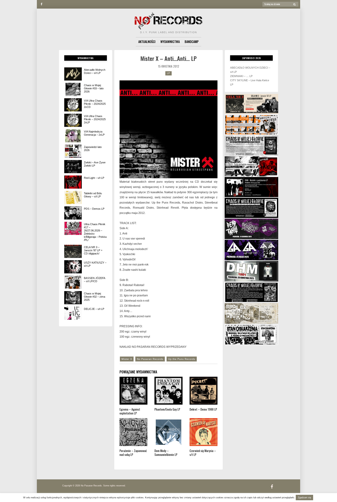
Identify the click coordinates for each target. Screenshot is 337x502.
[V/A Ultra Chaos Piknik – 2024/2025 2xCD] (73, 104)
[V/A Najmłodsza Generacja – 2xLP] (73, 135)
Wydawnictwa (170, 41)
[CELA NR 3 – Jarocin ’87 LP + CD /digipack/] (73, 251)
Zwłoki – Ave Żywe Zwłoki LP (94, 164)
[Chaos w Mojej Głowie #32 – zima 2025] (73, 297)
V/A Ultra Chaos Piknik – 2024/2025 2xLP (95, 119)
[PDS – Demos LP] (73, 213)
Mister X (126, 359)
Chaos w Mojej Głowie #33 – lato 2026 (94, 88)
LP (168, 73)
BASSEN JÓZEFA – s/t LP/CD (94, 280)
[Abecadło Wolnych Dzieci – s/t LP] (73, 74)
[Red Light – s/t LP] (73, 182)
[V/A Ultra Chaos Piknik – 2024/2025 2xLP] (73, 120)
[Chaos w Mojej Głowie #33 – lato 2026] (73, 89)
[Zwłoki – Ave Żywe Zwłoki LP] (73, 166)
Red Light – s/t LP (94, 177)
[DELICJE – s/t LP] (73, 313)
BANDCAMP (192, 41)
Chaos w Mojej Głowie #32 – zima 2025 (94, 296)
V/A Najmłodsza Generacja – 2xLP (94, 133)
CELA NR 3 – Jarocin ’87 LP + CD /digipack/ (93, 250)
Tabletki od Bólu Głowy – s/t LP (93, 195)
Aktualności (147, 41)
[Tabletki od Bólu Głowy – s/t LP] (73, 197)
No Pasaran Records (150, 359)
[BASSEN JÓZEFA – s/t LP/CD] (73, 282)
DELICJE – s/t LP (94, 308)
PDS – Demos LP (94, 208)
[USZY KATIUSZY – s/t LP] (73, 266)
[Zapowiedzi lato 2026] (73, 151)
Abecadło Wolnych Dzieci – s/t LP (94, 71)
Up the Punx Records (181, 359)
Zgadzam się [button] (304, 497)
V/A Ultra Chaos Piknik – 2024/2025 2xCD (95, 103)
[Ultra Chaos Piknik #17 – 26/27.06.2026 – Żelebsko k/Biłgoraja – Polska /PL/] (73, 228)
